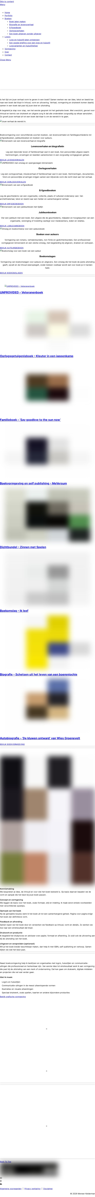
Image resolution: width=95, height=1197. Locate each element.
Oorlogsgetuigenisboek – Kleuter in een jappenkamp (36, 356)
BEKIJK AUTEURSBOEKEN (11, 248)
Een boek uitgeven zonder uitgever (25, 34)
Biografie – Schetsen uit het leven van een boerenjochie (38, 674)
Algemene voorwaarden (11, 1188)
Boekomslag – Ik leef (14, 610)
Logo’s (7, 37)
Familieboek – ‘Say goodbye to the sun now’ (30, 419)
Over (7, 52)
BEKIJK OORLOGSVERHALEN (13, 182)
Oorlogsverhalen (16, 31)
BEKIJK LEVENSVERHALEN (12, 160)
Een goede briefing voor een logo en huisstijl (29, 43)
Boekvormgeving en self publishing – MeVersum (33, 483)
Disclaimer (48, 1188)
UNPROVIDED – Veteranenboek (21, 292)
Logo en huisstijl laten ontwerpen (24, 40)
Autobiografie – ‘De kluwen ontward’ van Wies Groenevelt (40, 738)
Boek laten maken (17, 21)
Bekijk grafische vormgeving (13, 996)
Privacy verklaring (32, 1188)
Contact (8, 55)
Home (7, 12)
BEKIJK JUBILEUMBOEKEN (12, 226)
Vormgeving (10, 49)
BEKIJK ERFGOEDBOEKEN (12, 204)
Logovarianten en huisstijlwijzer (23, 46)
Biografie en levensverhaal (21, 24)
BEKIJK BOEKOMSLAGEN (11, 273)
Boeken (8, 18)
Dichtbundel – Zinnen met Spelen (23, 547)
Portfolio (8, 15)
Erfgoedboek (15, 27)
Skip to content (7, 1)
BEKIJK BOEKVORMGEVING (12, 744)
